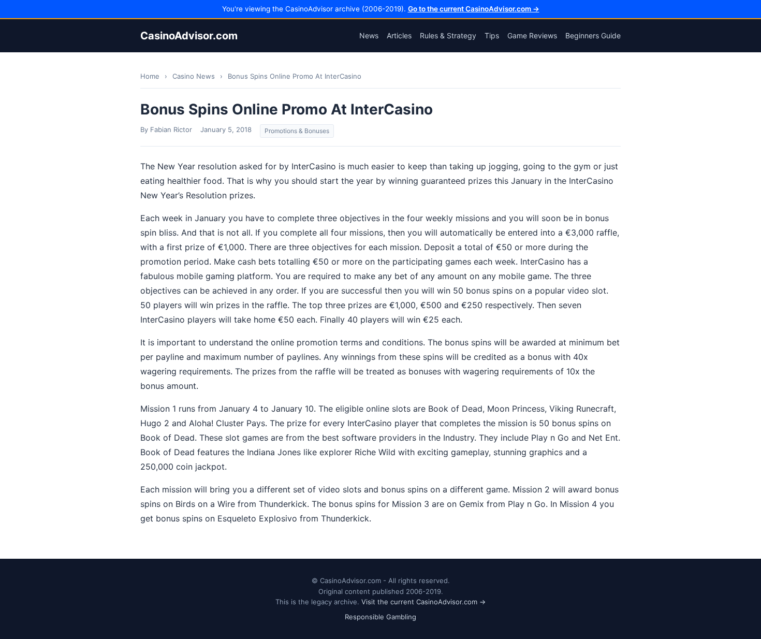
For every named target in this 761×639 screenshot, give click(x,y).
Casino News (193, 76)
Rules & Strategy (448, 35)
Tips (492, 35)
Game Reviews (532, 35)
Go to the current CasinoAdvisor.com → (473, 9)
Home (149, 76)
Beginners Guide (593, 35)
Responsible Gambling (380, 617)
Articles (399, 35)
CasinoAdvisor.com (189, 36)
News (368, 35)
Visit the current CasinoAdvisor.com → (423, 602)
